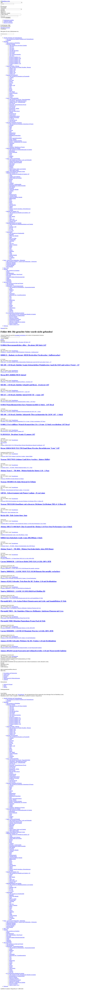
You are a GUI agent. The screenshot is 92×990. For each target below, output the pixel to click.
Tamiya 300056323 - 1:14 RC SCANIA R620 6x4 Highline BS (23, 591)
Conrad (11, 214)
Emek (10, 237)
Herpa (10, 192)
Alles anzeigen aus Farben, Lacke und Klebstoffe (20, 160)
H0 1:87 (11, 228)
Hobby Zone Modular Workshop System (15, 171)
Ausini (10, 288)
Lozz (10, 298)
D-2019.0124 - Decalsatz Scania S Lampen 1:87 (18, 434)
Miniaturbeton (12, 133)
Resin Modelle (9, 266)
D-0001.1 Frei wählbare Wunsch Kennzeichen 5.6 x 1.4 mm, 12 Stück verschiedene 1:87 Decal (35, 424)
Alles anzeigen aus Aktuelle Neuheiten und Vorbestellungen (19, 39)
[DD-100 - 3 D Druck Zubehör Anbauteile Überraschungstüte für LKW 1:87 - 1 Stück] (21, 411)
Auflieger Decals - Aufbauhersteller (17, 102)
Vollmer (11, 144)
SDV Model (12, 91)
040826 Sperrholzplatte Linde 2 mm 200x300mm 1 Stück (21, 538)
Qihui (10, 304)
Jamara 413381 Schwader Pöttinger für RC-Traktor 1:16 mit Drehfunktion (28, 641)
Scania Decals (12, 115)
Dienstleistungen (10, 273)
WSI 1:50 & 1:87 (13, 220)
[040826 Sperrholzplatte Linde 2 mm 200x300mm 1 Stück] (14, 534)
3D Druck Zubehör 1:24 (14, 59)
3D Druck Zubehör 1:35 (14, 61)
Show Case (6, 268)
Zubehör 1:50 (12, 221)
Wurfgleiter (8, 280)
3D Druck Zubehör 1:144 (15, 58)
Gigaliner (11, 190)
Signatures (11, 251)
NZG (10, 217)
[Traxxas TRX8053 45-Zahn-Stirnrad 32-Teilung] (12, 478)
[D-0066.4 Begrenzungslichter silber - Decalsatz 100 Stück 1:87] (15, 342)
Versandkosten (14, 350)
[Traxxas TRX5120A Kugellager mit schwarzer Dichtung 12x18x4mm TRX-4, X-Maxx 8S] (22, 501)
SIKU (10, 252)
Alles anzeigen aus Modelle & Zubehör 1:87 (19, 174)
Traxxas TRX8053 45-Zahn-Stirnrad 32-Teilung (18, 482)
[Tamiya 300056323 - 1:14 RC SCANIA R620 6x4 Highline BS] (16, 588)
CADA (11, 291)
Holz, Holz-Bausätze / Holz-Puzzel (14, 274)
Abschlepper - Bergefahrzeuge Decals (17, 100)
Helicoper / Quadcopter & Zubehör (17, 322)
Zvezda (11, 97)
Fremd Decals (12, 106)
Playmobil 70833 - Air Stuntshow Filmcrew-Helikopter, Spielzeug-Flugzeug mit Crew (32, 611)
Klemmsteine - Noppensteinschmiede (14, 286)
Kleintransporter (13, 194)
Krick (10, 154)
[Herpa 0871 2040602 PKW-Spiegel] (9, 371)
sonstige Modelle (13, 255)
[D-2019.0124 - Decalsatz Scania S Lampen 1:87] (12, 431)
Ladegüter (8, 40)
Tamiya (11, 94)
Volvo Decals (12, 121)
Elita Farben (12, 163)
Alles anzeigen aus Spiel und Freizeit (14, 283)
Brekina (11, 179)
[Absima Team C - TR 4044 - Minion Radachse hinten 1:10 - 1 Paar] (16, 467)
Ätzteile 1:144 (12, 68)
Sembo (10, 306)
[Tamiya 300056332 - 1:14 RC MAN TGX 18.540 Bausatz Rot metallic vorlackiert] (20, 568)
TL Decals (11, 118)
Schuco (11, 203)
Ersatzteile (11, 188)
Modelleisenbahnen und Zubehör (13, 223)
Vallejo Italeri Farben (14, 170)
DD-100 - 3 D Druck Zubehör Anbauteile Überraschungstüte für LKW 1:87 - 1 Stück (32, 414)
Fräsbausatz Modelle (11, 262)
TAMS (10, 157)
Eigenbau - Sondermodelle (15, 184)
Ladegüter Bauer (13, 196)
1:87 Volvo (11, 55)
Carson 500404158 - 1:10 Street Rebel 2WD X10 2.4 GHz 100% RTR (26, 561)
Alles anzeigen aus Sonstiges (12, 270)
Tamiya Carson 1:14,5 (14, 324)
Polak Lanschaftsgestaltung (15, 138)
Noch (10, 136)
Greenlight (11, 241)
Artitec (10, 175)
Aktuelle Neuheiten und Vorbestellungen (12, 37)
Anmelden (8, 17)
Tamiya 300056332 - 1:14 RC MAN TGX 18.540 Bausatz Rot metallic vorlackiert (30, 571)
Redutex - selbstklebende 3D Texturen (18, 142)
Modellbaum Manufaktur (15, 135)
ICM (10, 86)
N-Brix (10, 301)
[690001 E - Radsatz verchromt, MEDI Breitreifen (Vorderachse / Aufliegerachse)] (19, 352)
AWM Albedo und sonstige (15, 178)
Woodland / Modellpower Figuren (17, 147)
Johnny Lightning (13, 244)
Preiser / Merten (12, 139)
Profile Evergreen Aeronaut (15, 140)
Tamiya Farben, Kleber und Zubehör (17, 169)
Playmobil (8, 275)
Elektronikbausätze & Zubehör (13, 148)
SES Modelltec (12, 205)
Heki (10, 129)
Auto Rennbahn (10, 284)
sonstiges (11, 156)
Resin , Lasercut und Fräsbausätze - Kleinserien (14, 260)
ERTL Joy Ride (12, 238)
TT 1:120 (11, 230)
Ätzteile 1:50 (12, 71)
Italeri (10, 88)
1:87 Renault (12, 52)
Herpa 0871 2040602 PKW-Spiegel (13, 375)
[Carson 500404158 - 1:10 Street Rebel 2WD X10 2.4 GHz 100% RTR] (17, 558)
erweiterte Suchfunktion (20, 335)
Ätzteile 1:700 (12, 72)
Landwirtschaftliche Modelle (15, 197)
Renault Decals (12, 113)
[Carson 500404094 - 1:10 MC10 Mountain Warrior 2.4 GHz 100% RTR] (18, 627)
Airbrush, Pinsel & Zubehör (15, 162)
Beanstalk (11, 234)
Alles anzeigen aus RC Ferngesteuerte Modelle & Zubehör (22, 314)
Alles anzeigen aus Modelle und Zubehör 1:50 (19, 212)
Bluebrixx (11, 289)
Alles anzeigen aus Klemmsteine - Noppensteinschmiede (22, 287)
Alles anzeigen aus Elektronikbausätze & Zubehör (20, 149)
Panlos (10, 302)
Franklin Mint (12, 239)
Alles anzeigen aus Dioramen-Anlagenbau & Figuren (21, 124)
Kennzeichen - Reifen (14, 108)
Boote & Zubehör (13, 316)
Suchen (6, 338)
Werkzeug (5, 325)
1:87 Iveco (11, 48)
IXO (10, 242)
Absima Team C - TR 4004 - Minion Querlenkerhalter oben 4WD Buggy (27, 549)
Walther (11, 145)
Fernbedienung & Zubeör (15, 319)
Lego (10, 297)
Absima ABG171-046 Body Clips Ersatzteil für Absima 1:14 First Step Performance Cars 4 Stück (36, 527)
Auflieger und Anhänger (14, 176)
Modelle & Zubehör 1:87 (12, 172)
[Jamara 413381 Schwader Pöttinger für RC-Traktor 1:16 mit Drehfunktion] (18, 637)
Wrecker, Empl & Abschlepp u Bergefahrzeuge (20, 208)
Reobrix (11, 305)
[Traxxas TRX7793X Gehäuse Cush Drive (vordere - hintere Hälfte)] (16, 456)
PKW (10, 199)
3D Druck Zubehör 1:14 (14, 57)
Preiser (10, 201)
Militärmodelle (12, 198)
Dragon (11, 81)
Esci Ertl (11, 82)
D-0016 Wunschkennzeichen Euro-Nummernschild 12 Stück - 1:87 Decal (27, 405)
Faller (10, 127)
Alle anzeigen (4, 442)
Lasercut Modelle (10, 265)
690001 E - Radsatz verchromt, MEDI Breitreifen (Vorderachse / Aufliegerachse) (30, 355)
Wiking (11, 207)
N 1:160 (11, 229)
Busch (10, 126)
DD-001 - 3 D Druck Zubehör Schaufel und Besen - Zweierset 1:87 (25, 385)
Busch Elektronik (13, 152)
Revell (10, 89)
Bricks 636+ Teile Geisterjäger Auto (14, 515)
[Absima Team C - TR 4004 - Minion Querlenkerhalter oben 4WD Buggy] (18, 546)
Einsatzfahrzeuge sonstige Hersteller (17, 185)
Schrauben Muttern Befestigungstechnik (15, 277)
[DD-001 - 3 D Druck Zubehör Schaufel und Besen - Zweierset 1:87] (17, 381)
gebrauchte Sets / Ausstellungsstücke (17, 295)
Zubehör (11, 210)
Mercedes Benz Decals (14, 111)
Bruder (7, 271)
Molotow (11, 166)
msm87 (11, 64)
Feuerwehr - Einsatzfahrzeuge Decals (17, 104)
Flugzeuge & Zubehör (14, 320)
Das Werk (11, 80)
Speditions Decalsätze (14, 117)
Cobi (10, 292)
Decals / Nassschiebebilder (12, 98)
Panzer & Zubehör (13, 323)
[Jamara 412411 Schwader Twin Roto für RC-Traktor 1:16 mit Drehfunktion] (18, 578)
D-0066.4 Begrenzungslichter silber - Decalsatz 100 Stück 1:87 (23, 345)
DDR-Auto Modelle (13, 235)
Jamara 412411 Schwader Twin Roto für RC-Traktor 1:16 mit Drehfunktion (28, 581)
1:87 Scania (12, 53)
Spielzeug (8, 279)
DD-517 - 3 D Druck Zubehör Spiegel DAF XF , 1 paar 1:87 (22, 395)
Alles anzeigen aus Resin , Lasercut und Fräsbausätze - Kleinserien (21, 261)
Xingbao (11, 310)
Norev (10, 247)
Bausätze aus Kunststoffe (12, 75)
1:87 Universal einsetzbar (15, 54)
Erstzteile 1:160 (12, 226)
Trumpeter (11, 95)
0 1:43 (10, 225)
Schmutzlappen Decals (14, 116)
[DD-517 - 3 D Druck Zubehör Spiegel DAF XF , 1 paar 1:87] (15, 391)
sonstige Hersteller (13, 93)
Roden (10, 90)
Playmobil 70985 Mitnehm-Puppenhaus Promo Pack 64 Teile (23, 621)
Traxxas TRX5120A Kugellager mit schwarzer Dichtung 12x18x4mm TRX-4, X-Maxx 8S (33, 504)
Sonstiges (5, 269)
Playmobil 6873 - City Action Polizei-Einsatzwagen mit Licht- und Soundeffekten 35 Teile (33, 601)
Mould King (12, 300)
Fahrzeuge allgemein (14, 318)
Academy (11, 77)
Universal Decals (13, 120)
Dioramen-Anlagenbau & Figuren (14, 122)
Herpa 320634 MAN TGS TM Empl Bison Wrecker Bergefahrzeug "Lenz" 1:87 (30, 448)
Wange (10, 309)
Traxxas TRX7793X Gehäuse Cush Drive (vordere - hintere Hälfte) (25, 459)
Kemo (10, 153)
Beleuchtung (12, 151)
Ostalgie (11, 112)
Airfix (10, 79)
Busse (10, 181)
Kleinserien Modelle (11, 264)
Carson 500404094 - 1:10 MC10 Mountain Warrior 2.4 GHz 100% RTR (27, 631)
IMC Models (12, 216)
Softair (7, 278)
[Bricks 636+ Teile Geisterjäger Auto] (9, 512)
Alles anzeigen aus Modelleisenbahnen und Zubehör (21, 224)
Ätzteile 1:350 (12, 70)
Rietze (10, 202)
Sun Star (11, 256)
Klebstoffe (11, 165)
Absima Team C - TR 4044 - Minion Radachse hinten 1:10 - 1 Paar (25, 471)
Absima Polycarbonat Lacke (15, 161)
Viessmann (11, 143)
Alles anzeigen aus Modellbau (13, 43)
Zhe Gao (11, 311)
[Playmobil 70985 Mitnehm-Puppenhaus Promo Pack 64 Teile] (15, 618)
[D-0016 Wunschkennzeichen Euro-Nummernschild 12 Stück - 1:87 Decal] (18, 401)
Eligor (10, 215)
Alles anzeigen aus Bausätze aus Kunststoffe (19, 76)
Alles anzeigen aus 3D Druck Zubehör (18, 45)
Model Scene (12, 134)
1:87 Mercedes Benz (14, 50)
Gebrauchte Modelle (13, 189)
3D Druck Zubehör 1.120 (15, 63)
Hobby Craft (12, 85)
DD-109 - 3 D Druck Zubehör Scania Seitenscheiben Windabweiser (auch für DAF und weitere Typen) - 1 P (40, 365)
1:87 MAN (11, 49)
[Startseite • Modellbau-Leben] (5, 1)
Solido (10, 253)
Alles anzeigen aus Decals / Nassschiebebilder (19, 99)
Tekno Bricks (12, 307)
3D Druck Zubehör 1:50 (14, 62)
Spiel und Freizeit (7, 282)
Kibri (10, 131)
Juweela (11, 130)
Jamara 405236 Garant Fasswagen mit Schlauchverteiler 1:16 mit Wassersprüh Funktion (33, 651)
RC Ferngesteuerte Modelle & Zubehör (15, 313)
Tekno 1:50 (11, 219)
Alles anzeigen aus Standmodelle (16, 233)
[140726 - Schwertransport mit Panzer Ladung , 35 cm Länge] (15, 490)
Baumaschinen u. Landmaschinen (17, 315)
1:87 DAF (11, 46)
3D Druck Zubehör (10, 44)
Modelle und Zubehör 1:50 (12, 211)
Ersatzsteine (12, 293)
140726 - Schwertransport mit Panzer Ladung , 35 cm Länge (23, 493)
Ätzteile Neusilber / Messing (12, 66)
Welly (10, 259)
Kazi (10, 296)
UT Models (11, 257)
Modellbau (5, 41)
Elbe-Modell (12, 187)
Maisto (10, 246)
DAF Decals (12, 103)
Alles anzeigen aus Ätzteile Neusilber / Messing (20, 67)
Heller (10, 84)
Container (11, 183)
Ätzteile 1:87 (12, 73)
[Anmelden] (14, 660)
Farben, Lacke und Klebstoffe (13, 158)
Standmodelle (9, 232)
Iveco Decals (12, 107)
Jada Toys (11, 243)
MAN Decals (12, 109)
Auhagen (11, 125)
